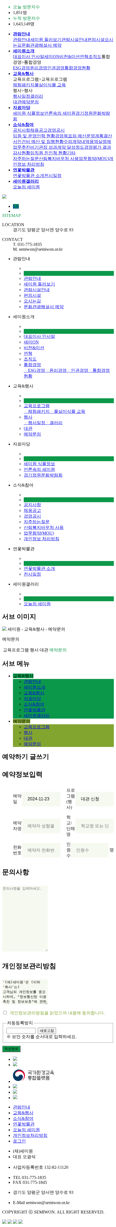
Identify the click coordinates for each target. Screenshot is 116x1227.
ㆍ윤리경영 (56, 370)
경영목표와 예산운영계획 (79, 136)
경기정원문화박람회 (43, 475)
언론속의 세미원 (60, 113)
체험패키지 (24, 85)
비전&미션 (69, 56)
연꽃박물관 (34, 710)
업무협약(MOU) (94, 158)
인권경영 (55, 68)
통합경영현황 (77, 68)
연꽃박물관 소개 (28, 175)
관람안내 (21, 39)
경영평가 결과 (97, 147)
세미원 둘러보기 (46, 39)
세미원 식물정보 (28, 113)
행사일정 (21, 96)
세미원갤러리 (37, 715)
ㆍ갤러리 (54, 422)
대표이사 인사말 (28, 56)
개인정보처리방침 (30, 1135)
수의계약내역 (77, 141)
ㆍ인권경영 (77, 370)
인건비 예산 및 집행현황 (40, 141)
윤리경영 (38, 68)
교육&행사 (34, 693)
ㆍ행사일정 (34, 422)
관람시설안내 (74, 39)
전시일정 (53, 175)
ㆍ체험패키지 (37, 411)
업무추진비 (24, 147)
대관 (17, 102)
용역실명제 (100, 141)
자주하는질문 (26, 158)
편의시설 (96, 39)
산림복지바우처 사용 (59, 158)
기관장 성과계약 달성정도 (59, 147)
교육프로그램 (37, 405)
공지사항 (21, 130)
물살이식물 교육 (50, 85)
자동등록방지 (20, 1023)
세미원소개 (34, 687)
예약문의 (30, 102)
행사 (28, 417)
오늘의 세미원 (26, 187)
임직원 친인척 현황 (48, 153)
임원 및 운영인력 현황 (34, 136)
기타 (71, 153)
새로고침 (47, 1031)
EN (16, 206)
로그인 (19, 1141)
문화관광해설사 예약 (42, 45)
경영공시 (56, 130)
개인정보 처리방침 (41, 538)
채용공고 (38, 130)
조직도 (94, 56)
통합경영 (32, 364)
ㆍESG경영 (34, 370)
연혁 (84, 56)
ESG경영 (21, 68)
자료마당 (32, 698)
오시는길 (32, 301)
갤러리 (36, 96)
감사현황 (21, 153)
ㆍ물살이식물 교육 (67, 411)
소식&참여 (34, 704)
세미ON (51, 56)
